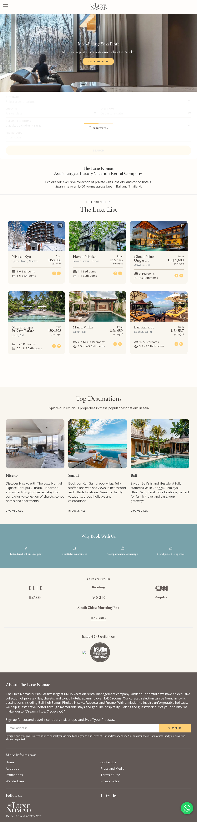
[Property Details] (54, 273)
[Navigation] (5, 7)
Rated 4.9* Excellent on (98, 636)
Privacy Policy (119, 736)
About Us (12, 768)
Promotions (14, 775)
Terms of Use (99, 736)
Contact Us (108, 762)
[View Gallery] (60, 225)
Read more (98, 618)
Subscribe (174, 728)
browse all (14, 510)
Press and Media (112, 768)
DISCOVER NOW (98, 61)
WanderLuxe (15, 781)
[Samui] (97, 444)
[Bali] (160, 444)
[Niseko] (35, 444)
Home (10, 762)
